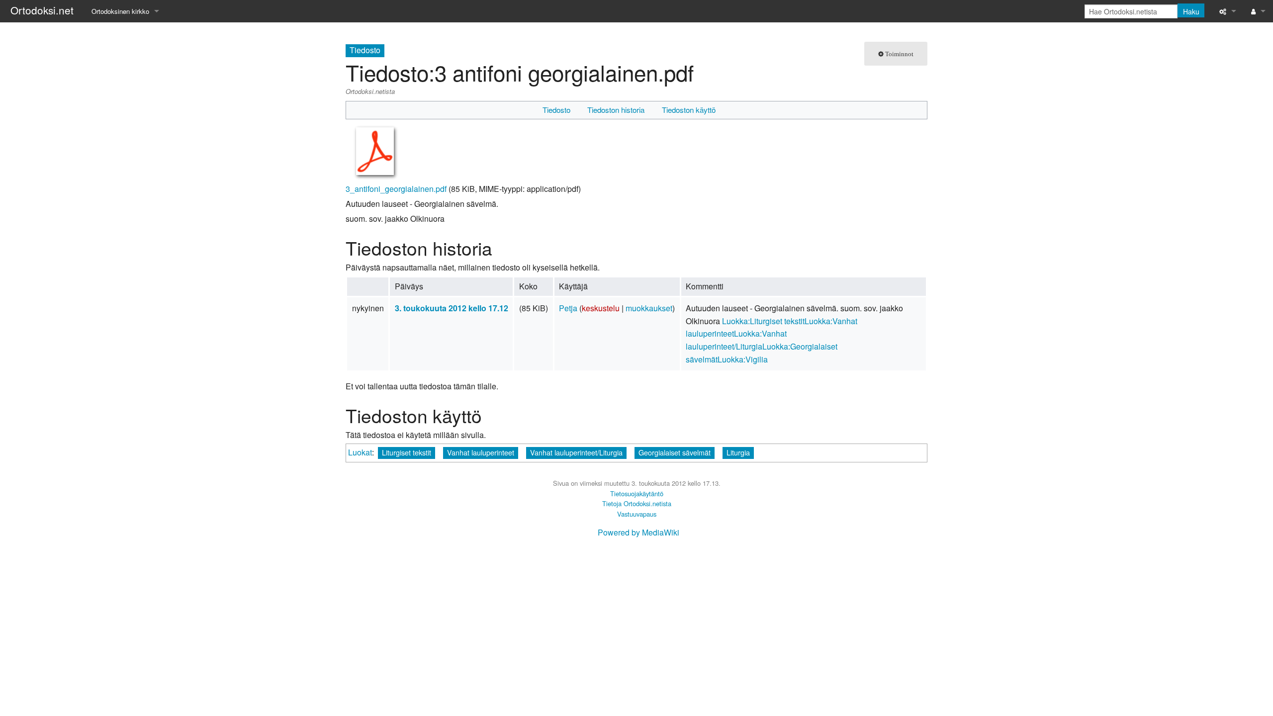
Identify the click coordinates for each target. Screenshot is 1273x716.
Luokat (360, 452)
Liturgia (738, 452)
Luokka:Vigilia (743, 359)
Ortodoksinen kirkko (120, 11)
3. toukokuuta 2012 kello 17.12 (451, 308)
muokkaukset (649, 308)
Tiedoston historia (615, 109)
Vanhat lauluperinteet (480, 452)
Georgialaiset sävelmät (674, 452)
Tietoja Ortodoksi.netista (636, 503)
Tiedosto (556, 109)
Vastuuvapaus (636, 514)
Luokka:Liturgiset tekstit (763, 321)
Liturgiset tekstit (406, 452)
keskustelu (601, 308)
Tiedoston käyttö (689, 109)
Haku (1191, 11)
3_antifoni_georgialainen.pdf (396, 188)
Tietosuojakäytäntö (636, 493)
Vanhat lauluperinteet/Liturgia (576, 452)
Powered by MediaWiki (638, 532)
